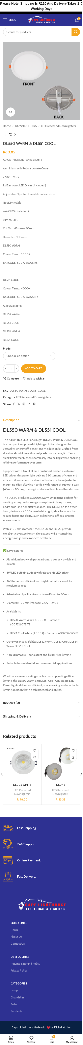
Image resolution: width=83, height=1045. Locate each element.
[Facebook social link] (13, 404)
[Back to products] (10, 134)
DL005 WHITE (22, 785)
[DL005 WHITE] (22, 763)
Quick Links (19, 923)
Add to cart (33, 368)
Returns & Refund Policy (25, 963)
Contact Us (18, 943)
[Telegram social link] (34, 404)
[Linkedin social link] (29, 404)
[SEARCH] (76, 32)
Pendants (17, 1011)
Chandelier (17, 997)
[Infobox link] (41, 828)
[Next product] (15, 134)
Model (7, 348)
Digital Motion (63, 1027)
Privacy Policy (19, 970)
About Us (16, 937)
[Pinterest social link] (24, 404)
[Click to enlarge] (10, 112)
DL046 (60, 785)
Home (7, 126)
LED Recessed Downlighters (58, 126)
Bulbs (14, 1004)
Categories (19, 983)
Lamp (14, 990)
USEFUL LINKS (20, 957)
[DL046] (61, 763)
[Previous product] (5, 134)
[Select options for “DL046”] (73, 757)
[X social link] (18, 404)
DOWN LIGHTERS (26, 126)
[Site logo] (42, 19)
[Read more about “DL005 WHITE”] (34, 757)
